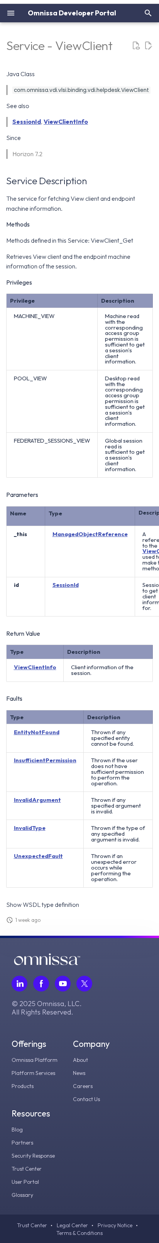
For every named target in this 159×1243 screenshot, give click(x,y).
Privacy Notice (115, 1225)
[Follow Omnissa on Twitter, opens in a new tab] (84, 983)
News (79, 1073)
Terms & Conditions (79, 1233)
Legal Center (72, 1225)
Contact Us (86, 1099)
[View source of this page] (135, 46)
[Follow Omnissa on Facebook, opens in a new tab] (41, 983)
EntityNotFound (36, 732)
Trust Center (27, 1168)
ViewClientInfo (66, 121)
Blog (17, 1129)
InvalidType (30, 827)
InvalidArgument (37, 799)
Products (23, 1086)
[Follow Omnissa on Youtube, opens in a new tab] (63, 983)
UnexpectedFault (38, 856)
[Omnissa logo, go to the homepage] (47, 963)
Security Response (33, 1155)
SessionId (26, 121)
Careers (83, 1086)
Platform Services (33, 1073)
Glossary (22, 1194)
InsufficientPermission (45, 760)
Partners (22, 1142)
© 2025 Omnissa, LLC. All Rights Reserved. (47, 1008)
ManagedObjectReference (90, 534)
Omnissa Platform (35, 1059)
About (80, 1059)
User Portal (25, 1181)
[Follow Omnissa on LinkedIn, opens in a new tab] (19, 983)
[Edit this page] (148, 46)
